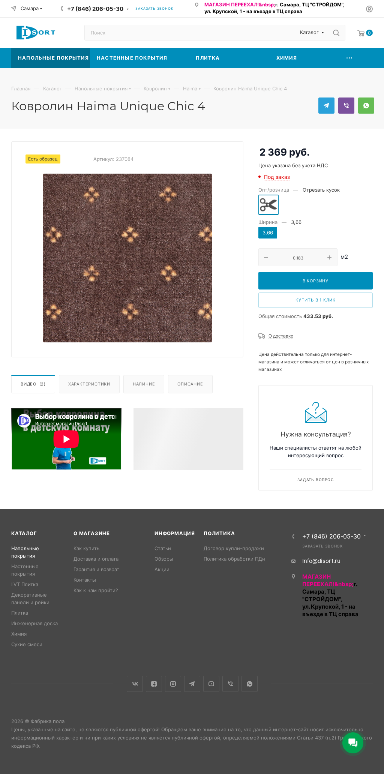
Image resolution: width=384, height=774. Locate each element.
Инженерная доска (34, 623)
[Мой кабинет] (369, 10)
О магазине (92, 533)
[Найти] (336, 32)
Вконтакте (135, 684)
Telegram (326, 106)
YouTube (211, 684)
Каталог (24, 533)
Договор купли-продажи (234, 548)
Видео (33, 384)
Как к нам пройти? (96, 590)
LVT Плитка (24, 584)
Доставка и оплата (96, 559)
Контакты (85, 580)
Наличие (144, 384)
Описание (190, 384)
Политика (219, 533)
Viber (346, 106)
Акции (162, 569)
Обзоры (163, 559)
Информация (174, 533)
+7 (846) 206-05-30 (95, 8)
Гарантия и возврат (96, 569)
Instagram (173, 684)
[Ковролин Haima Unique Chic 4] (127, 258)
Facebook (154, 684)
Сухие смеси (26, 644)
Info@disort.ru (321, 560)
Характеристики (89, 384)
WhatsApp (366, 106)
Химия (19, 634)
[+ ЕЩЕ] (349, 58)
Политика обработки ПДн (234, 559)
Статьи (162, 548)
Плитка (19, 613)
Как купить (86, 548)
